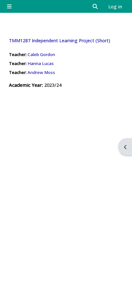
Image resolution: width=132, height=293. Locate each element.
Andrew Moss (41, 72)
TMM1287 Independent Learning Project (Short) (59, 40)
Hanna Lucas (41, 63)
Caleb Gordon (41, 54)
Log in (115, 6)
